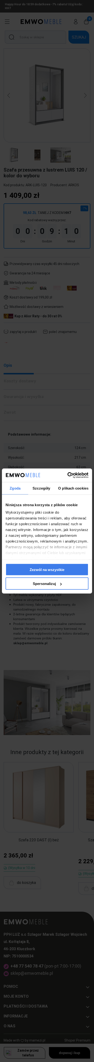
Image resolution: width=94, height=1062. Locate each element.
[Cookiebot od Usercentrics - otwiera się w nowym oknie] (67, 475)
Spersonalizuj (44, 584)
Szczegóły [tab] (41, 488)
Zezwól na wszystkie (47, 569)
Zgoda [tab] (15, 488)
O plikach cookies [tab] (73, 488)
